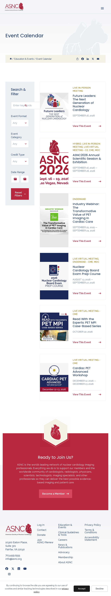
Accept (81, 588)
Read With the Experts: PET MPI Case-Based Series (87, 322)
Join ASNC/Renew (45, 541)
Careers (62, 540)
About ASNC (65, 562)
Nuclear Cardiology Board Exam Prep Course (86, 270)
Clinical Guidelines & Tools (68, 533)
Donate (41, 535)
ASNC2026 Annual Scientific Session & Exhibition (87, 158)
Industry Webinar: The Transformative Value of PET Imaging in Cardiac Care (86, 213)
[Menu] (102, 8)
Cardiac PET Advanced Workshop (82, 371)
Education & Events (65, 526)
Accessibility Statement (92, 538)
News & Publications (65, 546)
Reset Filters (18, 194)
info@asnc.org (13, 558)
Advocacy (64, 552)
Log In (40, 525)
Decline (100, 588)
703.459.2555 (12, 555)
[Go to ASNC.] (11, 59)
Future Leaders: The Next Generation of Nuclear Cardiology (84, 103)
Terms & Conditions (91, 531)
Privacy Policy (93, 525)
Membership (65, 557)
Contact (41, 530)
